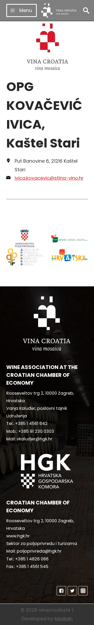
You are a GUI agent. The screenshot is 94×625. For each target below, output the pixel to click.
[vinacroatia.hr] (59, 10)
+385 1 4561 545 (32, 567)
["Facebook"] (61, 590)
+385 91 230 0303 (36, 431)
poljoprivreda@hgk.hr (39, 551)
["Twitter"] (72, 590)
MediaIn (64, 618)
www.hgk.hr (18, 536)
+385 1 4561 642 (31, 424)
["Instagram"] (83, 590)
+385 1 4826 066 (32, 559)
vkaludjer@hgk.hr (34, 439)
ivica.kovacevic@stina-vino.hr (49, 178)
